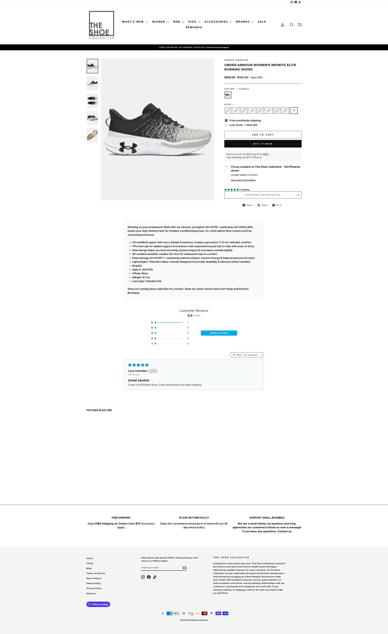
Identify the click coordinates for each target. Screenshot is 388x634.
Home (89, 558)
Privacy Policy (94, 588)
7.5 (252, 110)
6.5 (235, 110)
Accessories (217, 21)
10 (294, 110)
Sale (262, 21)
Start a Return (93, 578)
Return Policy (93, 583)
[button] (231, 189)
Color (236, 89)
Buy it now (263, 144)
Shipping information (263, 195)
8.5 (268, 110)
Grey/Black (228, 95)
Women (159, 21)
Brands (243, 21)
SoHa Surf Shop (223, 288)
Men (177, 21)
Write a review (219, 333)
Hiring (89, 563)
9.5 (285, 110)
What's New (133, 21)
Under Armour (236, 60)
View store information (243, 180)
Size (229, 104)
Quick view (112, 467)
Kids (193, 21)
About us (91, 593)
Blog (88, 568)
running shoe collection (154, 288)
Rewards (194, 27)
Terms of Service (95, 573)
